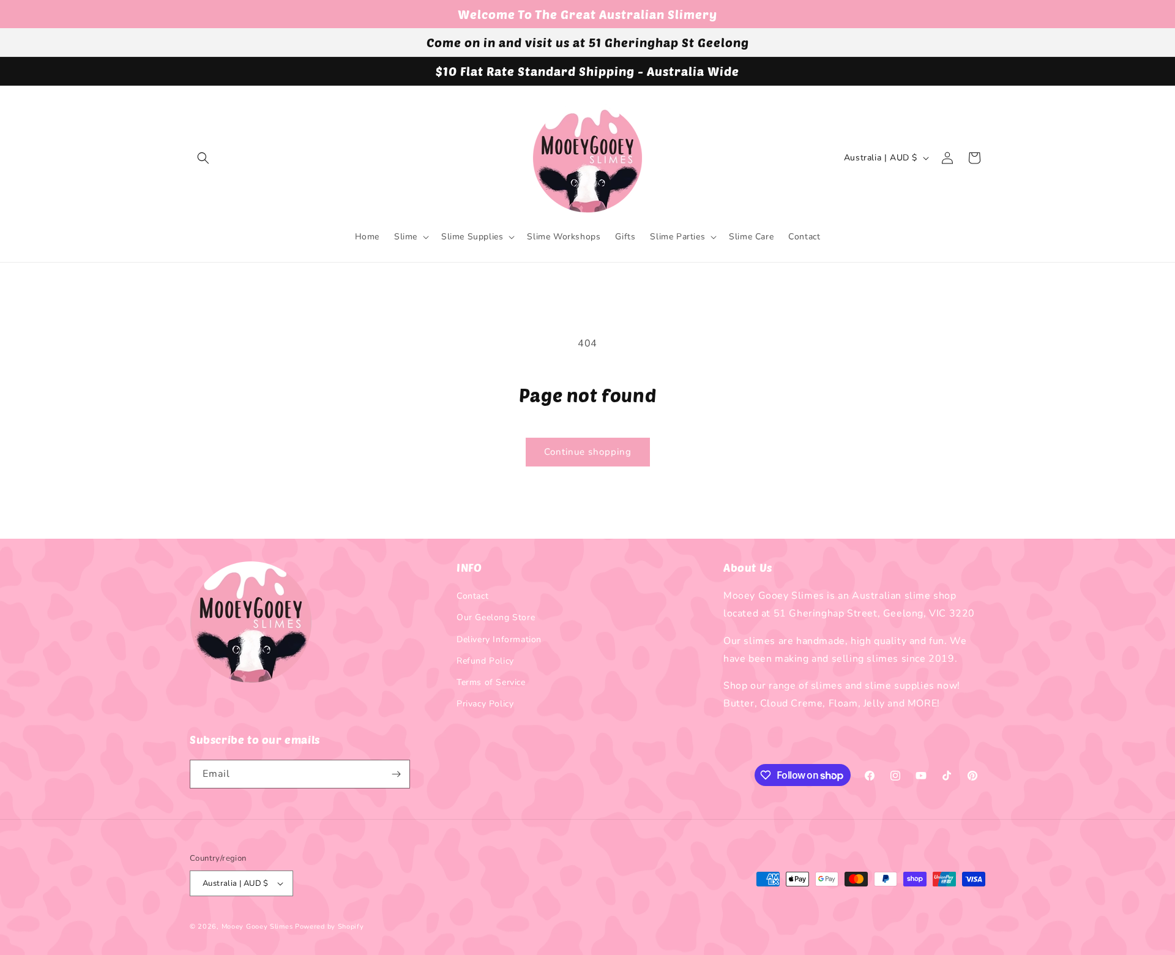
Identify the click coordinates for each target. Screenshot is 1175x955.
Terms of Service (491, 682)
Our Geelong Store (496, 617)
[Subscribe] (395, 774)
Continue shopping (588, 452)
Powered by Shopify (329, 926)
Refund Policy (485, 661)
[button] (203, 157)
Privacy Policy (485, 704)
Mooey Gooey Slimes (257, 926)
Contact (472, 596)
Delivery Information (499, 639)
